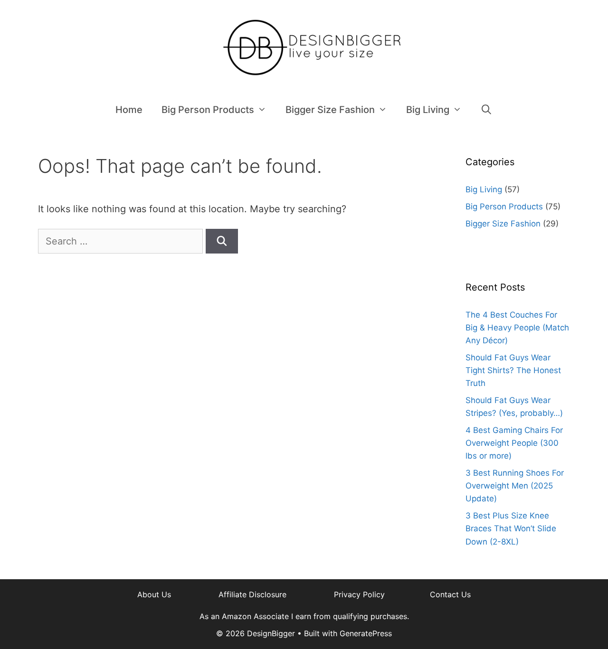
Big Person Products (208, 109)
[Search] (222, 241)
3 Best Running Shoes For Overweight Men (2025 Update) (515, 485)
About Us (154, 594)
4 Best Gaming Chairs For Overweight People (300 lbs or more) (514, 443)
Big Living (427, 109)
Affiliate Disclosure (252, 594)
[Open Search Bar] (487, 109)
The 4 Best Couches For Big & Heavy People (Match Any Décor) (517, 327)
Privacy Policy (359, 594)
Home (128, 109)
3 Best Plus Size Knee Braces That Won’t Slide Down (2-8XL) (511, 528)
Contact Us (450, 594)
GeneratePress (366, 633)
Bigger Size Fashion (330, 109)
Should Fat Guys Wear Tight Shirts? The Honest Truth (513, 370)
